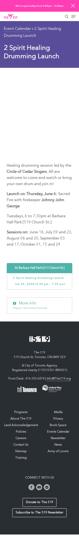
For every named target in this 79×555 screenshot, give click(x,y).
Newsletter (58, 438)
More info (30, 305)
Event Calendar (17, 29)
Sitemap (21, 451)
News (58, 444)
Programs (21, 412)
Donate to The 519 (39, 502)
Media (58, 412)
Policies (21, 431)
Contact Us (20, 444)
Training (21, 457)
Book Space (58, 425)
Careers (21, 438)
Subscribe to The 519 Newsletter (39, 512)
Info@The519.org (59, 378)
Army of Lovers (58, 451)
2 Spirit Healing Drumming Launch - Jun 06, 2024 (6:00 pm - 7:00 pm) (39, 281)
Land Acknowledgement (21, 425)
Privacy (58, 418)
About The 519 (20, 418)
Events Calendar (58, 431)
